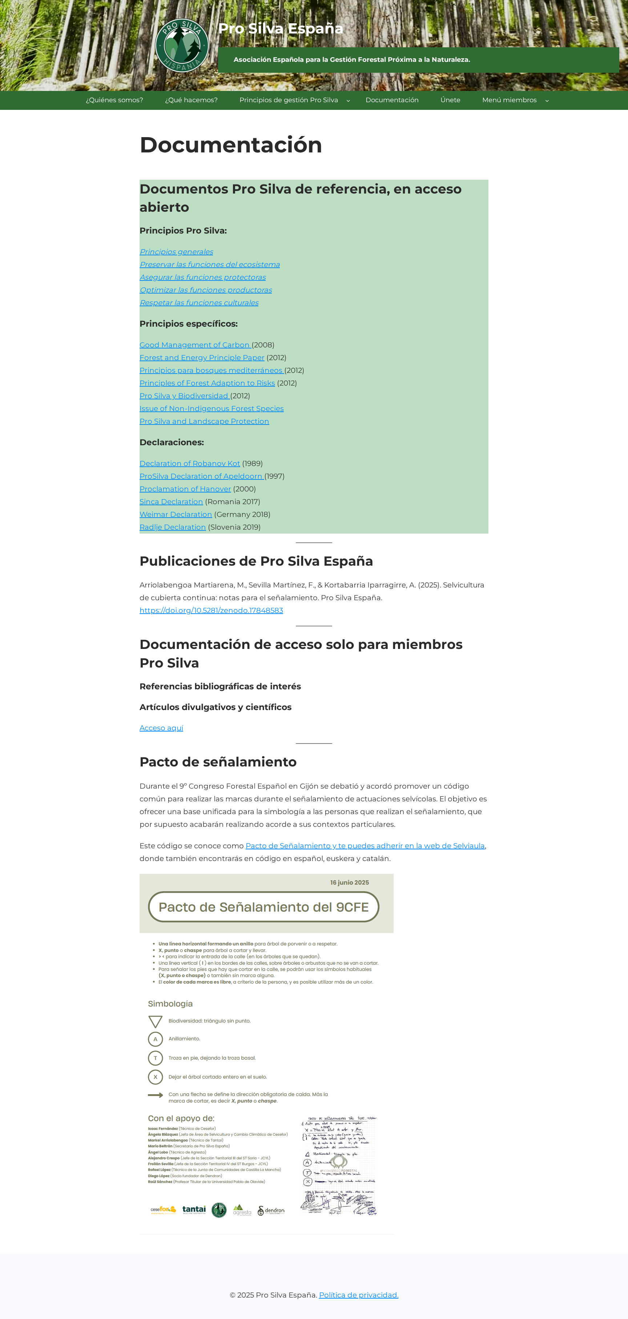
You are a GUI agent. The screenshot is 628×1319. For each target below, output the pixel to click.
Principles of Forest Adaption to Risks (207, 383)
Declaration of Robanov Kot (190, 463)
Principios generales (176, 251)
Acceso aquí (161, 728)
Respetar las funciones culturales (199, 302)
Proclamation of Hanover (185, 489)
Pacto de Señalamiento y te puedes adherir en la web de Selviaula (365, 845)
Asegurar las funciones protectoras (203, 277)
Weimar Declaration (176, 514)
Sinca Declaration (171, 501)
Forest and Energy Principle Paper (202, 357)
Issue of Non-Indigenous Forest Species (212, 408)
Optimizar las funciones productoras (206, 290)
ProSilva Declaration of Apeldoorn (202, 476)
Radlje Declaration (173, 527)
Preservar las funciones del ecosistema (210, 264)
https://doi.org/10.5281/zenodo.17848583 (211, 610)
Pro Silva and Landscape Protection (204, 421)
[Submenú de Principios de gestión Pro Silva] (348, 100)
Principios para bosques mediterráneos (212, 370)
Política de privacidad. (359, 1295)
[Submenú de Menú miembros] (547, 100)
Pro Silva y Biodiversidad (185, 395)
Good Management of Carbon (195, 344)
